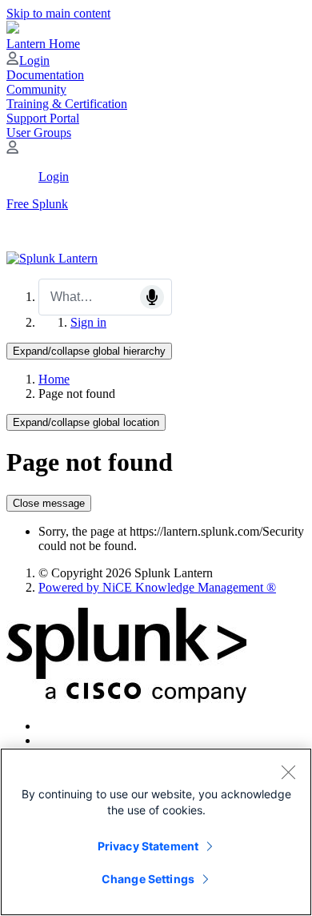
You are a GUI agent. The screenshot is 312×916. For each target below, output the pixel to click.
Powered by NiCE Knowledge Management (157, 587)
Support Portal (42, 118)
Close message (49, 503)
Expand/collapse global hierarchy (89, 351)
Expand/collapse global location (86, 422)
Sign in (88, 322)
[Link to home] (52, 258)
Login (34, 60)
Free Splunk (37, 204)
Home (54, 379)
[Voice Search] (152, 297)
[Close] (288, 772)
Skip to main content (58, 13)
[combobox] (105, 297)
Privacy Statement (148, 846)
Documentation (45, 75)
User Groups (38, 132)
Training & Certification (66, 103)
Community (36, 89)
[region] (156, 832)
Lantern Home (43, 43)
